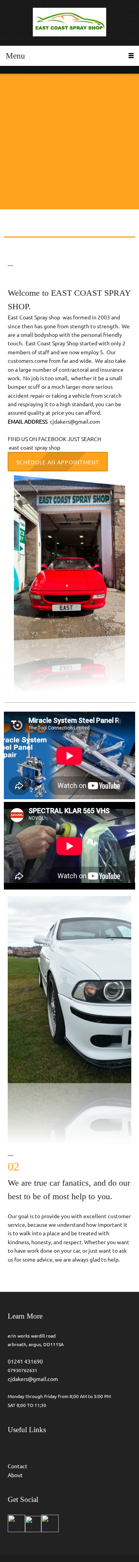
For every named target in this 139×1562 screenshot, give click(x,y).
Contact (17, 1466)
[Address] (33, 186)
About (15, 1475)
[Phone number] (9, 186)
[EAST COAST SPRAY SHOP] (69, 23)
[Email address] (21, 186)
